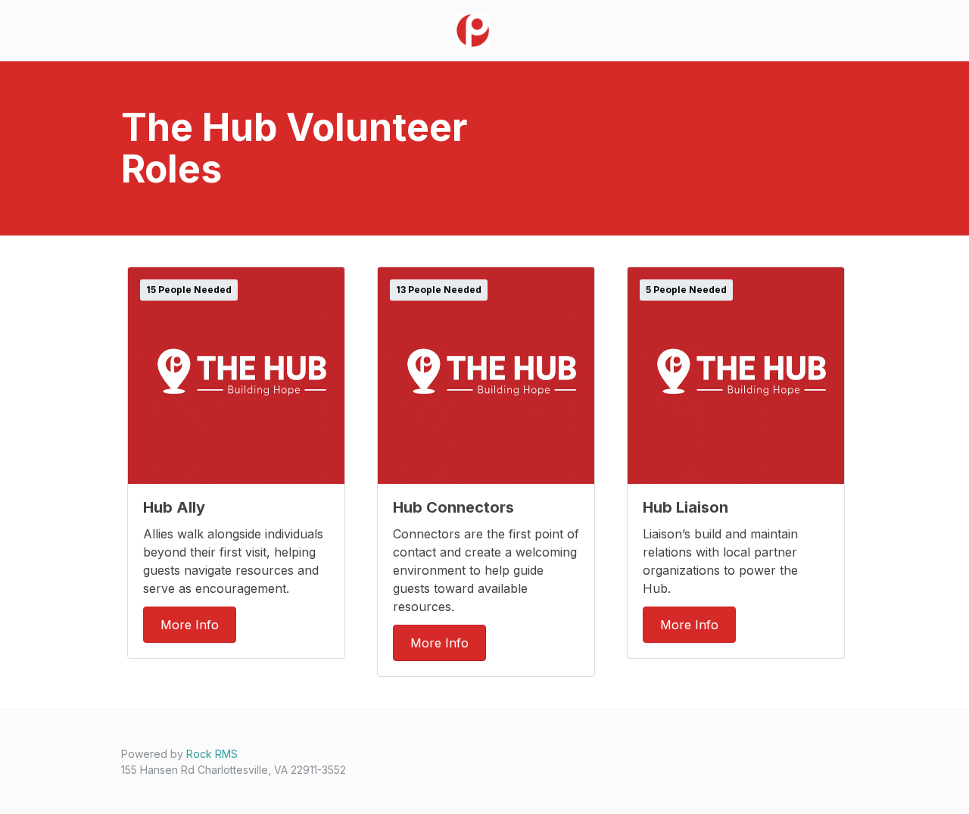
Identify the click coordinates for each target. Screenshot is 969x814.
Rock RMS (212, 753)
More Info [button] (189, 624)
